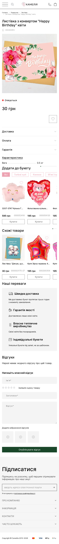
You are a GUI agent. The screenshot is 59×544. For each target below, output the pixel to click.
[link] (13, 192)
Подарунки (14, 12)
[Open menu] (5, 4)
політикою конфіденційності (24, 493)
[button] (29, 500)
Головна (5, 12)
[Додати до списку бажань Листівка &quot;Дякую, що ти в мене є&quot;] (21, 238)
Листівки (24, 12)
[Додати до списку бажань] (53, 119)
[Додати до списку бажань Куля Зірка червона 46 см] (46, 238)
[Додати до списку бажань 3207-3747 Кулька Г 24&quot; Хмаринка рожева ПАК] (21, 182)
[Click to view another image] (29, 88)
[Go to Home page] (29, 4)
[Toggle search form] (12, 4)
